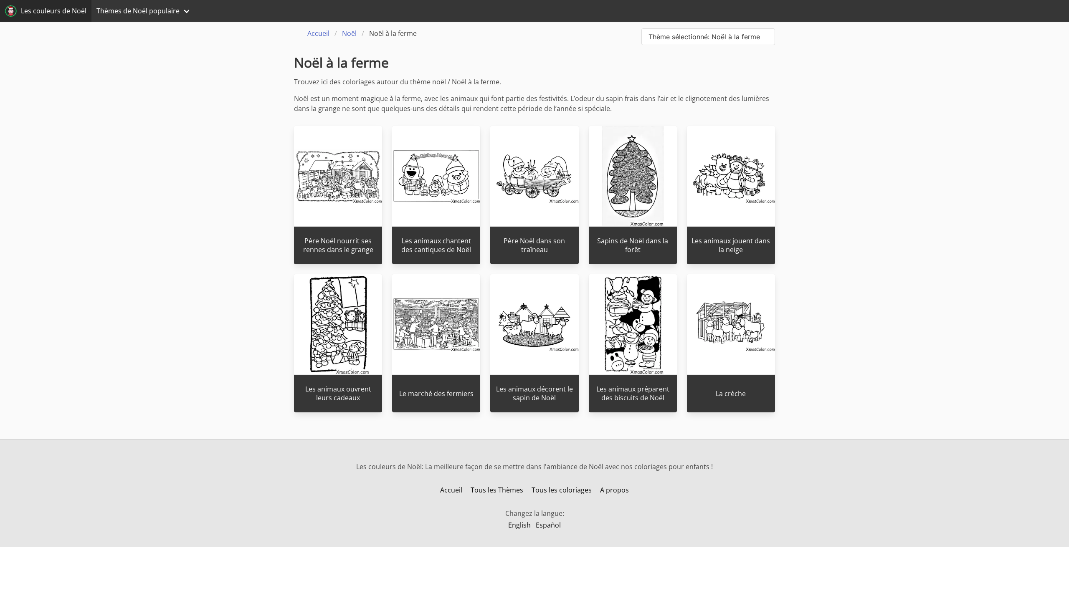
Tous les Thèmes (497, 490)
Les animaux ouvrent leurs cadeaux (338, 393)
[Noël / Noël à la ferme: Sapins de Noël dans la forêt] (633, 176)
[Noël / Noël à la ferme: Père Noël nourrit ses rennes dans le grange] (338, 176)
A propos (614, 490)
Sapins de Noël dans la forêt (632, 245)
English (519, 525)
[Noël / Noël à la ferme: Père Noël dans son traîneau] (534, 176)
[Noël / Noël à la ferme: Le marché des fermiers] (436, 324)
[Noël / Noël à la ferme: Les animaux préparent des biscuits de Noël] (633, 324)
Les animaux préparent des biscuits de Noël (632, 393)
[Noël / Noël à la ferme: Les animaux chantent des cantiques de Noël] (436, 176)
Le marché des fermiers (436, 393)
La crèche (731, 393)
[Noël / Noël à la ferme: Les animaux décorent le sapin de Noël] (534, 324)
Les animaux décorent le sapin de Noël (534, 393)
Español (548, 525)
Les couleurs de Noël (53, 10)
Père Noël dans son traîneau (534, 245)
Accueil (451, 490)
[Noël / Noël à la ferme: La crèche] (731, 324)
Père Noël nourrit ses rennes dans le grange (338, 245)
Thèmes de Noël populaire (138, 10)
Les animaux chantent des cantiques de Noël (436, 245)
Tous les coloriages (562, 490)
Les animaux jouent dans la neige (731, 245)
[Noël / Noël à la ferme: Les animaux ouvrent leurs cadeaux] (338, 324)
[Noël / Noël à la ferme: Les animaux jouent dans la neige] (731, 176)
